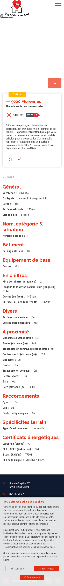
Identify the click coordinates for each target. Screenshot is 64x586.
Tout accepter (33, 577)
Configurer (19, 568)
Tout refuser (48, 568)
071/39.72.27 (16, 494)
